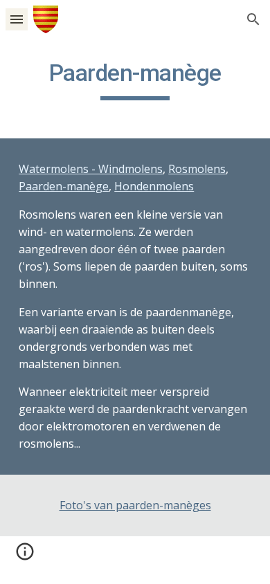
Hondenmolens (154, 186)
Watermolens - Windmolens (91, 168)
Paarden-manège (64, 186)
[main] (135, 79)
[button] (16, 19)
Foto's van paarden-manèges (135, 505)
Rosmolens (197, 168)
